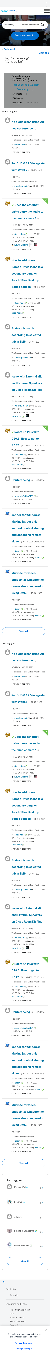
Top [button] (4, 1282)
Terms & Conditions (18, 1318)
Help (12, 1314)
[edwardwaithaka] (20, 1248)
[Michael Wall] (18, 1190)
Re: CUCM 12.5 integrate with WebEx (28, 170)
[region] (25, 1340)
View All (23, 631)
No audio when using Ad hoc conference (28, 129)
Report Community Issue (21, 1310)
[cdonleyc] (16, 1220)
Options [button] (43, 53)
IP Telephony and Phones (23, 491)
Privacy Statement (23, 1343)
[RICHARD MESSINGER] (23, 1234)
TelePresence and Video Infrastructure (28, 140)
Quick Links (11, 1289)
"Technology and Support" (25, 85)
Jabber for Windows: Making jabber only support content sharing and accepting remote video (28, 528)
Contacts (14, 1295)
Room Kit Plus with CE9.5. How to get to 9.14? (27, 439)
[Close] (45, 1330)
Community (22, 89)
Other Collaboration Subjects (24, 181)
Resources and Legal (16, 1304)
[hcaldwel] (17, 1205)
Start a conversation (25, 36)
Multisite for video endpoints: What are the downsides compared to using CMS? (28, 586)
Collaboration (10, 49)
